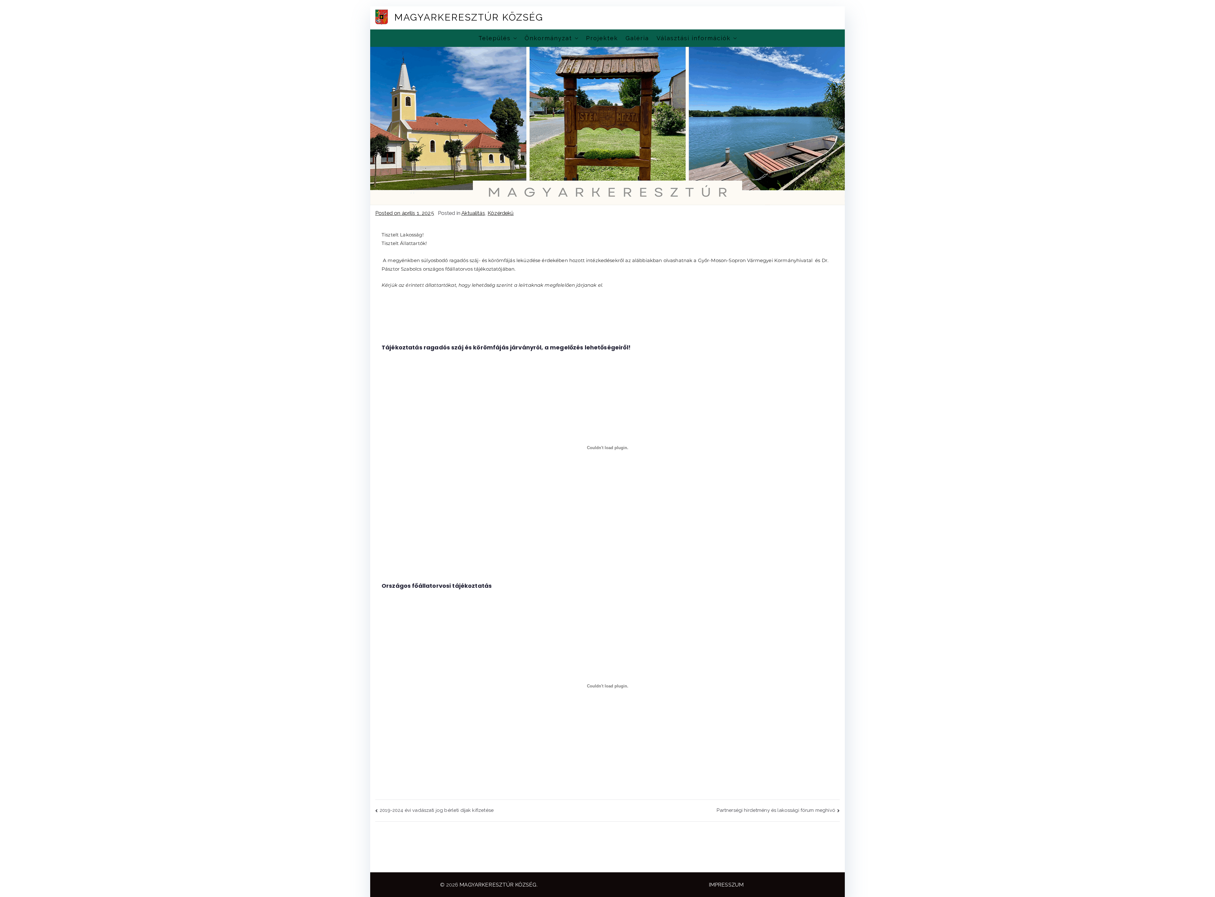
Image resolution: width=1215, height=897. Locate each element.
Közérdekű (501, 213)
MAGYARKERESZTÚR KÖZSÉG (468, 17)
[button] (514, 38)
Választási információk (694, 38)
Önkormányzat (548, 38)
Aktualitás (473, 213)
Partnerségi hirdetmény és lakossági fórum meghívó (776, 810)
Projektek (602, 38)
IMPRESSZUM (726, 884)
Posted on (404, 213)
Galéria (637, 38)
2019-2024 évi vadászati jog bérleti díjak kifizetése (437, 810)
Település (494, 38)
